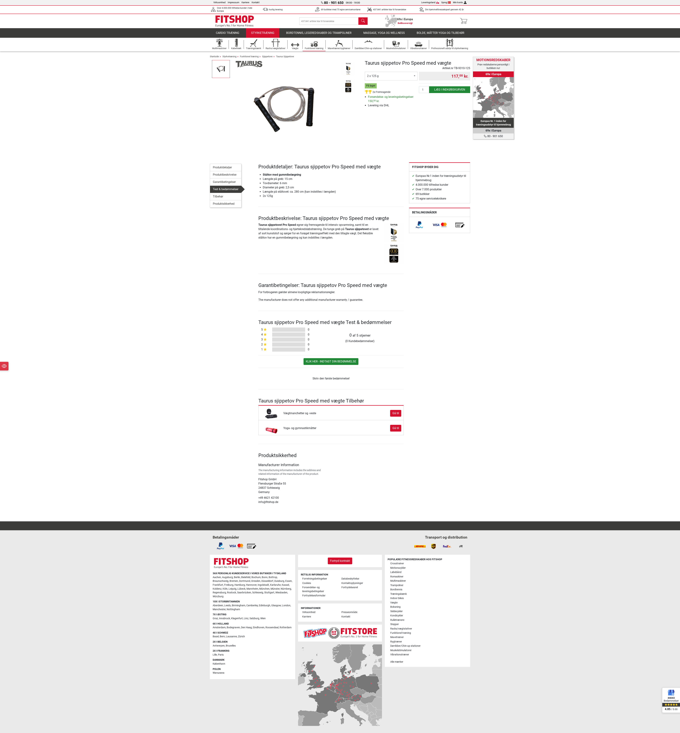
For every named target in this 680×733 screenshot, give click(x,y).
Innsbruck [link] (224, 618)
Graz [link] (215, 618)
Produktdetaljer (222, 167)
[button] (221, 69)
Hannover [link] (251, 584)
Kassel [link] (285, 584)
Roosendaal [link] (272, 627)
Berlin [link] (237, 577)
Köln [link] (225, 588)
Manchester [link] (219, 609)
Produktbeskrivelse (224, 174)
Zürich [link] (241, 636)
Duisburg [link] (279, 581)
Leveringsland (428, 2)
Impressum (233, 2)
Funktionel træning (249, 56)
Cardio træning (227, 33)
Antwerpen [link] (219, 645)
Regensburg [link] (219, 592)
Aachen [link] (217, 577)
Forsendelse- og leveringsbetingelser (313, 589)
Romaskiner (396, 576)
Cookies (306, 583)
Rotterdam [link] (285, 627)
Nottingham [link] (233, 609)
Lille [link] (215, 654)
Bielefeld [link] (245, 577)
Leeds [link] (227, 605)
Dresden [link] (255, 581)
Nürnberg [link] (286, 588)
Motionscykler (398, 567)
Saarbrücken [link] (244, 592)
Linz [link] (246, 618)
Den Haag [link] (246, 627)
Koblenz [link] (217, 588)
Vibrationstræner (399, 654)
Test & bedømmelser (225, 189)
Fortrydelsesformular (313, 595)
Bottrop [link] (273, 577)
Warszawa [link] (218, 672)
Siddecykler (396, 611)
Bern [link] (222, 636)
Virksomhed (219, 2)
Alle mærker (396, 661)
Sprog (444, 2)
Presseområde (349, 612)
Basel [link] (216, 636)
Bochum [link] (256, 577)
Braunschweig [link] (220, 581)
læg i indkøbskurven (449, 89)
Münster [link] (275, 588)
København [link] (219, 663)
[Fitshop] (234, 21)
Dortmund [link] (244, 581)
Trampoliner (396, 585)
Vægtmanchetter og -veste (299, 413)
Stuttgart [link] (269, 592)
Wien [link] (263, 618)
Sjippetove (267, 56)
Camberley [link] (252, 605)
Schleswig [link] (257, 592)
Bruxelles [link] (231, 645)
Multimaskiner (398, 580)
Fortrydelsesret (349, 587)
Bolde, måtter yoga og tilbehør (440, 33)
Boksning (395, 606)
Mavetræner (397, 637)
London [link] (286, 605)
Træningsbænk (398, 593)
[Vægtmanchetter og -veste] (271, 413)
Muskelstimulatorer (401, 650)
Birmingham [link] (238, 605)
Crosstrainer (397, 563)
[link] (419, 224)
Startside (214, 56)
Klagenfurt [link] (237, 618)
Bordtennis (396, 589)
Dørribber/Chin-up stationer (405, 645)
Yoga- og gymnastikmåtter (299, 428)
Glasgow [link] (276, 605)
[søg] (363, 21)
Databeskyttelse (350, 578)
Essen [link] (288, 581)
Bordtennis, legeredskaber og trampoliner (319, 33)
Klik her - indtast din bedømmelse (331, 361)
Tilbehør (218, 196)
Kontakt (255, 2)
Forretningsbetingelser (314, 578)
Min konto (458, 2)
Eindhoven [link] (258, 627)
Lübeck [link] (241, 588)
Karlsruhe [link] (275, 584)
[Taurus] (249, 64)
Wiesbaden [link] (281, 592)
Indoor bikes (397, 598)
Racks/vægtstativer (401, 628)
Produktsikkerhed (223, 203)
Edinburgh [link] (264, 605)
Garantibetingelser (224, 182)
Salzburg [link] (254, 618)
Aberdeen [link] (218, 605)
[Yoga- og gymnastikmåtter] (271, 428)
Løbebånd (395, 572)
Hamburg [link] (239, 584)
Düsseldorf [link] (267, 581)
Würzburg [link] (218, 596)
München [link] (264, 588)
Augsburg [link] (227, 577)
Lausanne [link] (231, 636)
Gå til (395, 413)
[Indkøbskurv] (464, 21)
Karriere (245, 2)
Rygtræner (396, 641)
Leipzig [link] (232, 588)
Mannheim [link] (252, 588)
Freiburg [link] (228, 584)
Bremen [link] (234, 581)
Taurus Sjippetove (285, 56)
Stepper (394, 624)
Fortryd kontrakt (340, 561)
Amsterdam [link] (219, 627)
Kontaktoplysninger (352, 583)
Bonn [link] (265, 577)
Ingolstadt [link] (263, 584)
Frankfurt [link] (218, 584)
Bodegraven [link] (233, 627)
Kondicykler (396, 615)
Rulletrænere (397, 620)
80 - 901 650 (495, 136)
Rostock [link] (231, 592)
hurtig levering (276, 9)
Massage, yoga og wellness (384, 33)
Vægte (394, 602)
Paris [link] (221, 654)
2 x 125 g (373, 76)
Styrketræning (262, 33)
